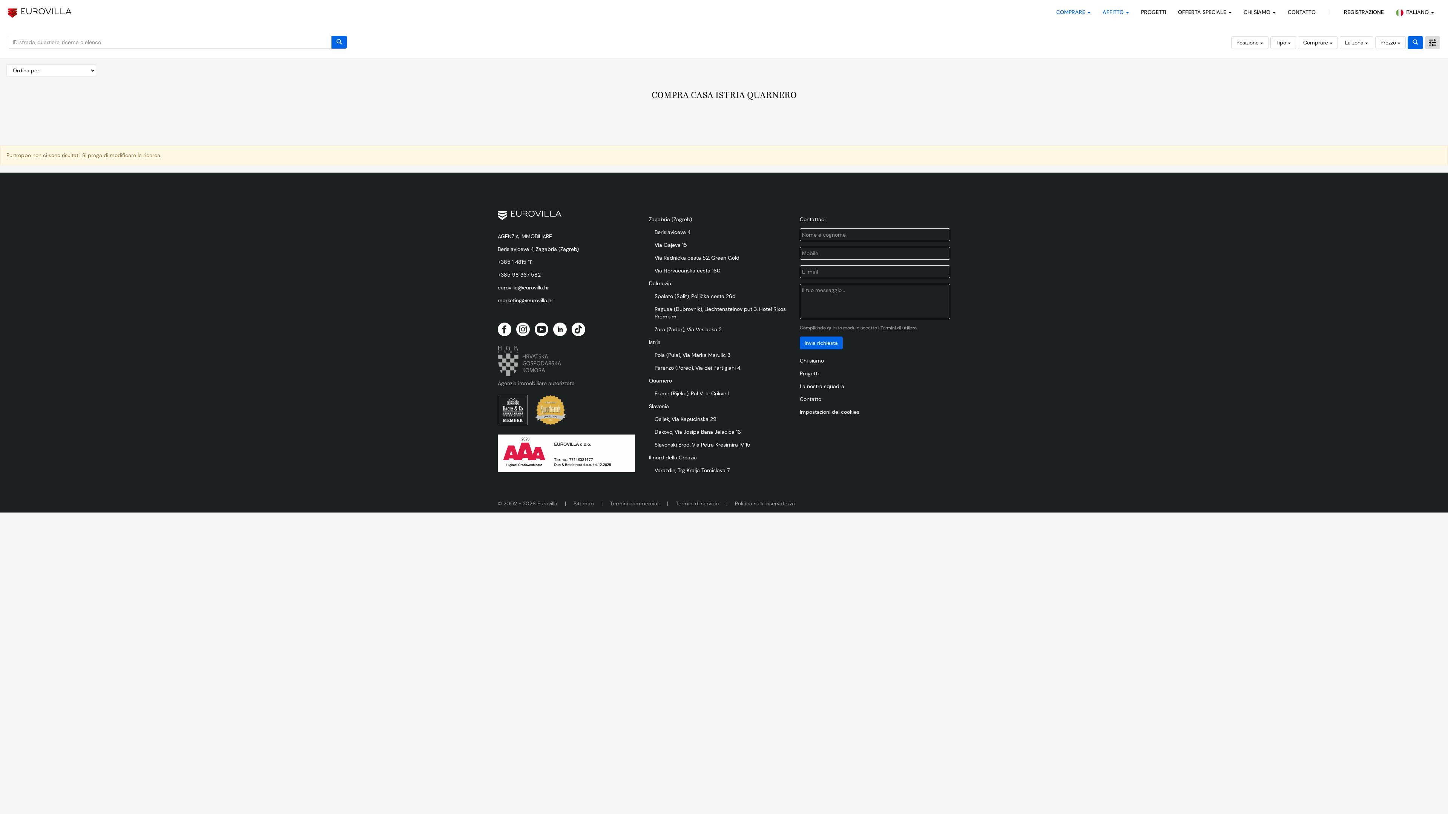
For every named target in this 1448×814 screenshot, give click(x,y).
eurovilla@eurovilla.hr (523, 287)
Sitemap (584, 503)
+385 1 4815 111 (515, 262)
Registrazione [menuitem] (1364, 12)
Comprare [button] (1071, 12)
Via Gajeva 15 (671, 245)
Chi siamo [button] (1258, 12)
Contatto (810, 399)
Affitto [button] (1114, 12)
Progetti (1153, 12)
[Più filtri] (1432, 42)
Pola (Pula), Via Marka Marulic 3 (692, 355)
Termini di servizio (697, 503)
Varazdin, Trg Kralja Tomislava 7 (692, 470)
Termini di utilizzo (898, 328)
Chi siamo (812, 360)
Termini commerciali (635, 503)
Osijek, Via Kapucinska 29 (685, 419)
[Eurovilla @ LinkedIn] (560, 329)
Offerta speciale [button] (1203, 12)
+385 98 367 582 (519, 274)
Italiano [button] (1417, 12)
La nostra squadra (822, 386)
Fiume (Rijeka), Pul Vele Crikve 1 (692, 393)
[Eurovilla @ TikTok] (578, 329)
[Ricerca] (339, 42)
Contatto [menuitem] (1302, 12)
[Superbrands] (550, 410)
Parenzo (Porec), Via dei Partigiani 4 (697, 367)
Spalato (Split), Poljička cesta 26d (695, 296)
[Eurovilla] (40, 13)
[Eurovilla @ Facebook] (504, 329)
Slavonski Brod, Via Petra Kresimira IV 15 (702, 444)
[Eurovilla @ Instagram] (523, 329)
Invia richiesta (821, 343)
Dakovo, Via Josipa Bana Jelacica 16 (698, 431)
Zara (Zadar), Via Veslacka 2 (688, 329)
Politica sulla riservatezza (765, 503)
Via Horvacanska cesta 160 (688, 270)
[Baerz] (513, 410)
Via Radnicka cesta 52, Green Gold (697, 257)
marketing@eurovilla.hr (525, 300)
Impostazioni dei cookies (829, 412)
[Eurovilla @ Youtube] (541, 329)
